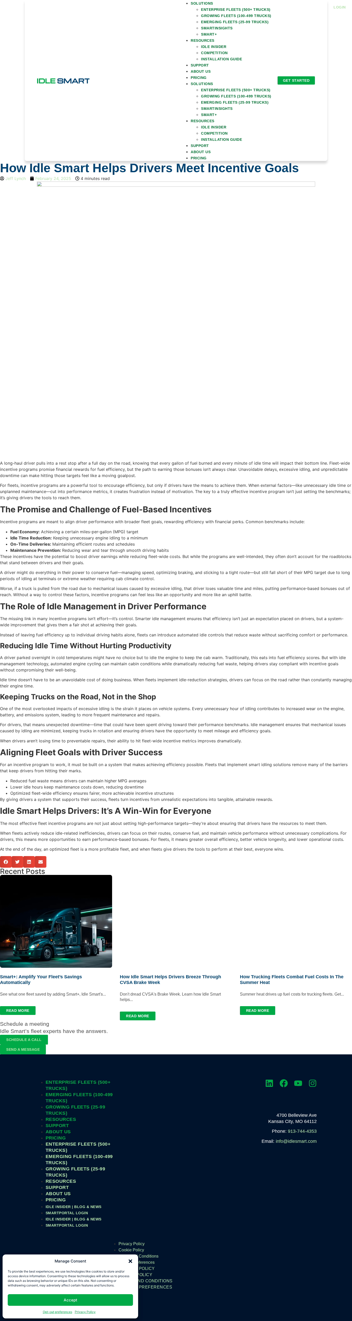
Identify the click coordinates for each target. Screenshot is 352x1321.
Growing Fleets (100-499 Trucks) (236, 16)
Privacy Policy (85, 1312)
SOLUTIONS (202, 84)
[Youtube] (298, 1083)
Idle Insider (213, 47)
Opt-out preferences (57, 1312)
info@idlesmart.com (296, 1141)
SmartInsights (217, 28)
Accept (70, 1300)
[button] (130, 1261)
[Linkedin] (269, 1083)
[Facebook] (284, 1083)
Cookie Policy (131, 1250)
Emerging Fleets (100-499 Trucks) (79, 1097)
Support (200, 65)
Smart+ (209, 34)
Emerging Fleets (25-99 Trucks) (235, 22)
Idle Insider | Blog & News (74, 1207)
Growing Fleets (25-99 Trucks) (75, 1110)
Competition (214, 53)
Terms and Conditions (138, 1256)
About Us (201, 71)
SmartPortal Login (67, 1213)
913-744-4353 (302, 1131)
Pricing (199, 78)
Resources (202, 40)
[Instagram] (312, 1083)
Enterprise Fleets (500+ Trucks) (236, 9)
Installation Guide (221, 59)
